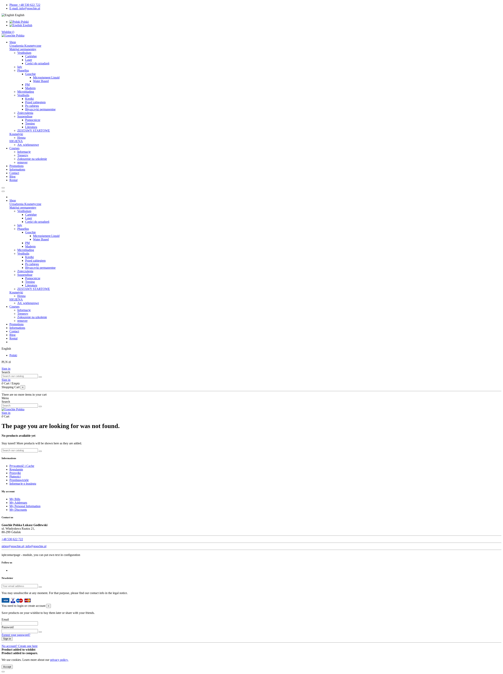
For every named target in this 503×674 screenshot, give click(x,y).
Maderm (30, 88)
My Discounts (18, 509)
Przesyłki (15, 473)
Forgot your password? (16, 634)
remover (22, 162)
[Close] (3, 191)
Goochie (30, 74)
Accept (7, 666)
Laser (28, 59)
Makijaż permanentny (22, 49)
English (27, 25)
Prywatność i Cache (21, 466)
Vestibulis (23, 95)
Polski (24, 21)
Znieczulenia (25, 113)
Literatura (31, 127)
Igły (19, 67)
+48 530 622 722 (12, 539)
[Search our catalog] (40, 377)
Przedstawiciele (19, 480)
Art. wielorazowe (28, 144)
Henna (21, 137)
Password (8, 627)
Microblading (25, 91)
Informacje (24, 151)
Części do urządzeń (37, 63)
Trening (30, 123)
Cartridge (31, 56)
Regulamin (16, 469)
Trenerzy (22, 155)
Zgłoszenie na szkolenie (32, 158)
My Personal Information (24, 506)
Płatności (15, 476)
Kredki (29, 98)
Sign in (6, 368)
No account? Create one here (20, 646)
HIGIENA (16, 141)
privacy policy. (59, 659)
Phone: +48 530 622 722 (24, 4)
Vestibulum (24, 52)
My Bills (14, 499)
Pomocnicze (32, 120)
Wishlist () (8, 32)
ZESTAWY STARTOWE (33, 130)
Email (5, 619)
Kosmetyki (16, 134)
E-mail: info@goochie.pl (24, 8)
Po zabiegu (32, 105)
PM (27, 84)
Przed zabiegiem (35, 102)
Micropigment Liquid (46, 77)
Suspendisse (24, 116)
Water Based (41, 81)
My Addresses (18, 502)
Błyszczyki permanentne (40, 109)
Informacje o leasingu (22, 483)
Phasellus (23, 70)
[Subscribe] (40, 587)
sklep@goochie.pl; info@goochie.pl (24, 546)
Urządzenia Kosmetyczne (25, 45)
